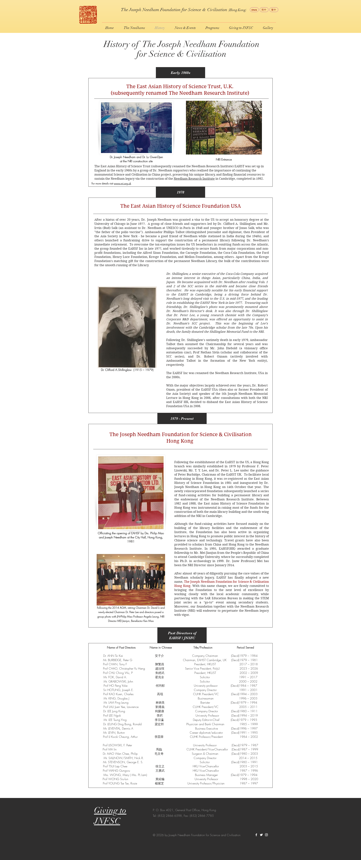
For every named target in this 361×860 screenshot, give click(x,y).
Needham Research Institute (194, 178)
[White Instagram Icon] (266, 835)
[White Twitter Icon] (261, 835)
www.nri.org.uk (122, 183)
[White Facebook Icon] (256, 835)
